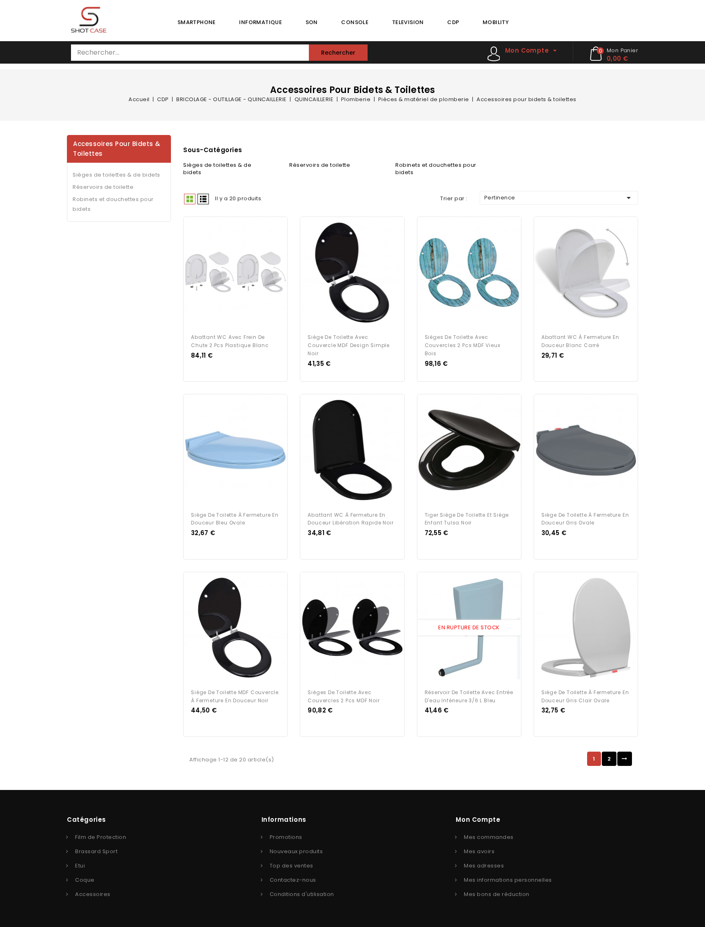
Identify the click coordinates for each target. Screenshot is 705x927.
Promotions (286, 837)
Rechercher (338, 53)
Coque (85, 880)
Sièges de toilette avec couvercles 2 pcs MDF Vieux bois (463, 345)
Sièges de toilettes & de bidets (116, 175)
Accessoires (93, 894)
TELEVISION (408, 22)
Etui (80, 865)
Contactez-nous (293, 880)
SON (312, 22)
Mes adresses (484, 865)
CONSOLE (354, 22)
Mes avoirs (479, 851)
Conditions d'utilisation (302, 894)
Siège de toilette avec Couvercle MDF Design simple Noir (349, 345)
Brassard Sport (96, 851)
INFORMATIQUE (260, 22)
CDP (453, 22)
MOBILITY (496, 22)
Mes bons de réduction (497, 894)
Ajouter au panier (243, 273)
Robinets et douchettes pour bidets (113, 204)
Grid (190, 199)
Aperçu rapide (228, 273)
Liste (203, 199)
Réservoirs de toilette (103, 187)
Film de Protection (100, 837)
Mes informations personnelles (508, 880)
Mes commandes (489, 837)
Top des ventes (291, 865)
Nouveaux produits (296, 851)
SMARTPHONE (196, 22)
